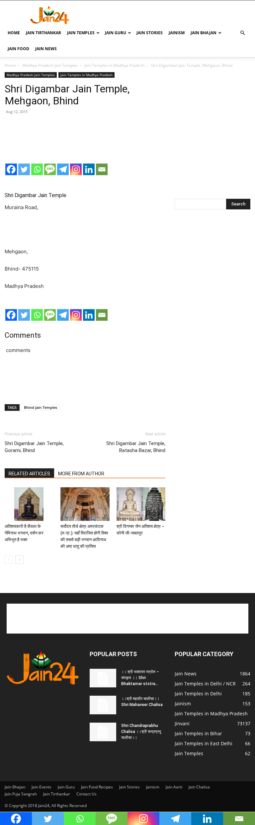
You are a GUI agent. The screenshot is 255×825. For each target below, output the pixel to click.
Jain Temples (81, 33)
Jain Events (41, 787)
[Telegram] (63, 169)
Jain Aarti (174, 787)
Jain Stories (149, 33)
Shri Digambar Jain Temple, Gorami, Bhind (34, 446)
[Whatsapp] (37, 169)
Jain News (46, 49)
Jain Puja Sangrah (21, 794)
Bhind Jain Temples (40, 407)
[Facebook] (11, 169)
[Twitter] (24, 169)
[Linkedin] (89, 169)
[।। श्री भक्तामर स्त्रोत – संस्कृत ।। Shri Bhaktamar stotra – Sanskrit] (103, 678)
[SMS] (50, 169)
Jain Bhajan (203, 33)
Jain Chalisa (199, 787)
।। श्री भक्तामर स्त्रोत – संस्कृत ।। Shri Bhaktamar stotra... (140, 677)
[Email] (102, 169)
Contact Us (86, 794)
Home (14, 33)
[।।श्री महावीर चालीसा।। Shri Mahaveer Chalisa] (103, 705)
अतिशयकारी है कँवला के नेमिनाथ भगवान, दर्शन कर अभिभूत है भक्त (24, 533)
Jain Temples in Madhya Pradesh (114, 65)
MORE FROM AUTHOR (81, 473)
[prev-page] (9, 559)
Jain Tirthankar (43, 33)
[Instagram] (76, 169)
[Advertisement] (172, 15)
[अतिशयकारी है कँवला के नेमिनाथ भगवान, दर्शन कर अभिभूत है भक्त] (29, 504)
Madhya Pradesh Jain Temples (50, 65)
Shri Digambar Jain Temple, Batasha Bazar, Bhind (135, 446)
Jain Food (18, 49)
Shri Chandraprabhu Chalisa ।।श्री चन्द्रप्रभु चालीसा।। (141, 731)
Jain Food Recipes (97, 787)
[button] (242, 33)
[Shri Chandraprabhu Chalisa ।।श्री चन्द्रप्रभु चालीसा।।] (103, 732)
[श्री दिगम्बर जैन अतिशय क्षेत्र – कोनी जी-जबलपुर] (141, 504)
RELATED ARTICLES (29, 473)
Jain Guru (115, 33)
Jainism (177, 33)
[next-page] (19, 559)
